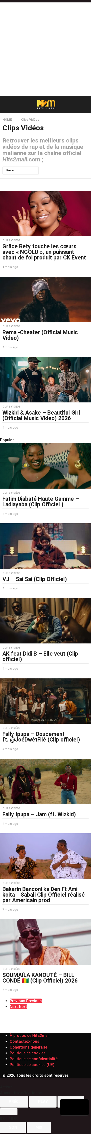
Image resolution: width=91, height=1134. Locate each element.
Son (13, 1127)
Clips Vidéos (11, 240)
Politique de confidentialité (34, 1059)
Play (43, 1101)
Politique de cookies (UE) (32, 1064)
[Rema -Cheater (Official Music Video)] (45, 299)
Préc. (14, 1101)
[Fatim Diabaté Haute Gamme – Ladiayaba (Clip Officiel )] (45, 466)
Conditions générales (29, 1047)
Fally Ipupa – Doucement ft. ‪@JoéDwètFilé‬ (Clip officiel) (41, 737)
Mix (38, 1127)
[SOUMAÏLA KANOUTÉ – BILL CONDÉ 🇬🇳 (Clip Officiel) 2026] (45, 942)
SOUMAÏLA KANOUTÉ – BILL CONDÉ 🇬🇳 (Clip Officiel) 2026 (40, 978)
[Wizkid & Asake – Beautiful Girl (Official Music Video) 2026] (45, 379)
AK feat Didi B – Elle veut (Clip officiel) (40, 656)
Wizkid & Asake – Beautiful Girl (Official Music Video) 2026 (41, 415)
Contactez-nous (24, 1041)
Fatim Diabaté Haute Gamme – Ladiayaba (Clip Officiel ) (40, 502)
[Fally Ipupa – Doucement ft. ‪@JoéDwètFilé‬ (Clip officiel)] (45, 701)
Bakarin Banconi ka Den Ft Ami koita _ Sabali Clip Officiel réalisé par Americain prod (43, 895)
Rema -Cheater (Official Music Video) (40, 335)
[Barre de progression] (8, 1111)
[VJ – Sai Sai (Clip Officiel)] (45, 546)
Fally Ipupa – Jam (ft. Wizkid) (39, 814)
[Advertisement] (45, 47)
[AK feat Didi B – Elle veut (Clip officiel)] (45, 621)
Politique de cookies (28, 1053)
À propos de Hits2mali (30, 1035)
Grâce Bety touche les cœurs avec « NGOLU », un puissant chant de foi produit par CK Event (44, 252)
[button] (5, 104)
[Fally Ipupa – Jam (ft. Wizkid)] (45, 781)
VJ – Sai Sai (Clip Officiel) (34, 579)
